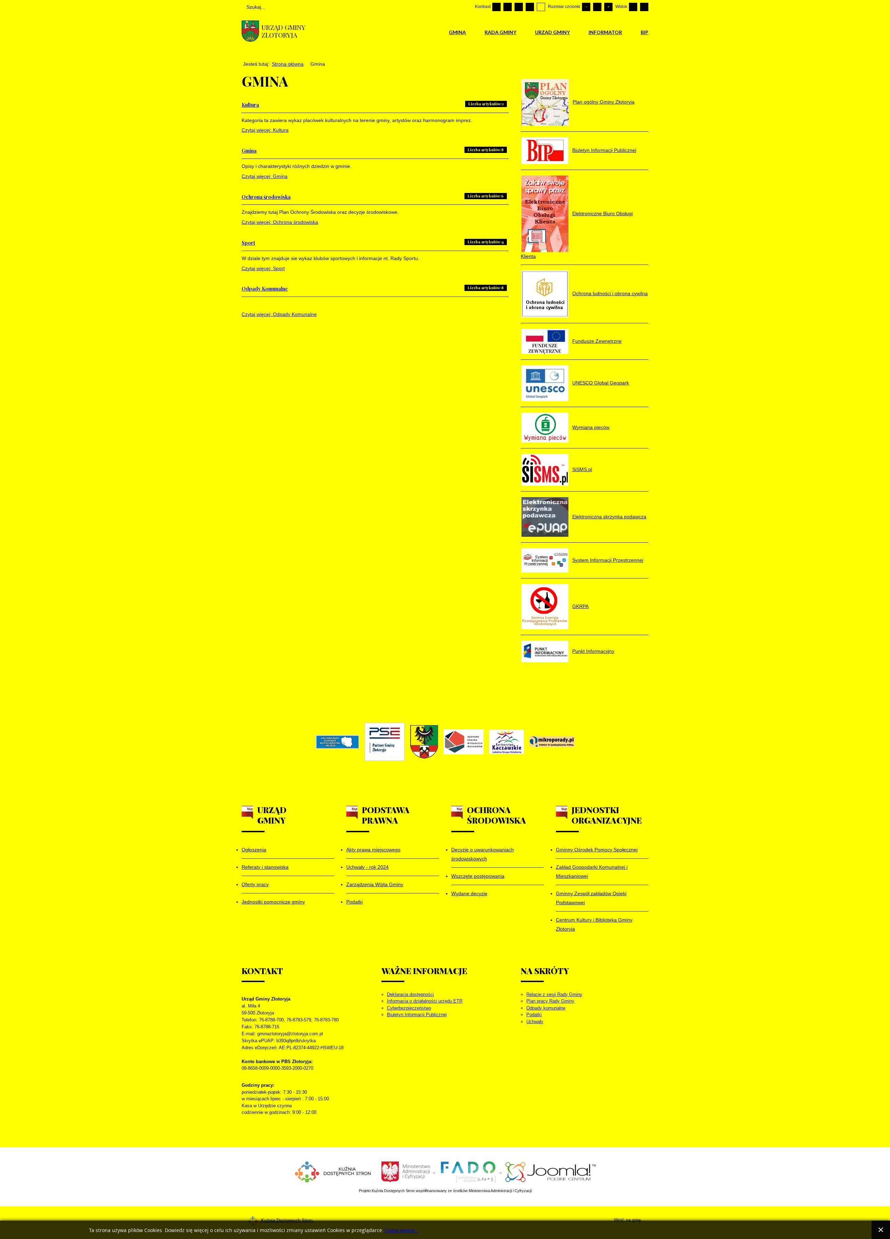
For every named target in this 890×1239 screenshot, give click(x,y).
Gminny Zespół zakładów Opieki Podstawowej (591, 898)
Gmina (249, 150)
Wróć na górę (627, 1220)
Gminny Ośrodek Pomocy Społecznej (597, 849)
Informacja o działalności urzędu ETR (424, 1001)
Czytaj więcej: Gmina (265, 176)
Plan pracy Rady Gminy (550, 1001)
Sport (248, 243)
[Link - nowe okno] (337, 742)
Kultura (250, 105)
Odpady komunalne (545, 1008)
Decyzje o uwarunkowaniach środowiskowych (482, 854)
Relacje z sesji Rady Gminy (554, 994)
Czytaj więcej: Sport (263, 268)
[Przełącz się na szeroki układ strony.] (644, 7)
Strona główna (288, 64)
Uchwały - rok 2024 (367, 867)
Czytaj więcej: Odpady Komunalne (279, 314)
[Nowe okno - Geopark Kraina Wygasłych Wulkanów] (464, 741)
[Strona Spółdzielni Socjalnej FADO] (468, 1171)
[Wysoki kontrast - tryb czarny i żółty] (530, 7)
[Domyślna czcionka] (597, 7)
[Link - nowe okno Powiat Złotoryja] (424, 742)
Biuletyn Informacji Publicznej (417, 1014)
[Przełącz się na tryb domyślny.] (496, 7)
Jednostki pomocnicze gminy (273, 902)
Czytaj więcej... (402, 1230)
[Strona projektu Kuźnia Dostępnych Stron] (333, 1171)
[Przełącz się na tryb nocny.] (507, 7)
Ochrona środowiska (266, 197)
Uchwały (534, 1021)
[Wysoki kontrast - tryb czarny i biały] (519, 7)
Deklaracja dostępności (410, 994)
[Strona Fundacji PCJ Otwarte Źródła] (550, 1171)
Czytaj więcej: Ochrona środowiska (280, 222)
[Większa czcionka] (608, 7)
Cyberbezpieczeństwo (409, 1008)
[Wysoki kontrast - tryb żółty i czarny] (541, 7)
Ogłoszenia (254, 849)
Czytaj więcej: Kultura (265, 130)
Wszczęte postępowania (477, 876)
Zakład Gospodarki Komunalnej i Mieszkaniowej (592, 871)
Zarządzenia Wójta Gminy (374, 884)
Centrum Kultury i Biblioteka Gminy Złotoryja (594, 924)
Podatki (354, 902)
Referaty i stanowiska (265, 867)
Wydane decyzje (469, 893)
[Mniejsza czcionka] (586, 7)
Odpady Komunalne (265, 288)
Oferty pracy (255, 884)
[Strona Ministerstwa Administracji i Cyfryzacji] (406, 1171)
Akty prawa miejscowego (373, 849)
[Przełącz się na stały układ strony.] (633, 7)
